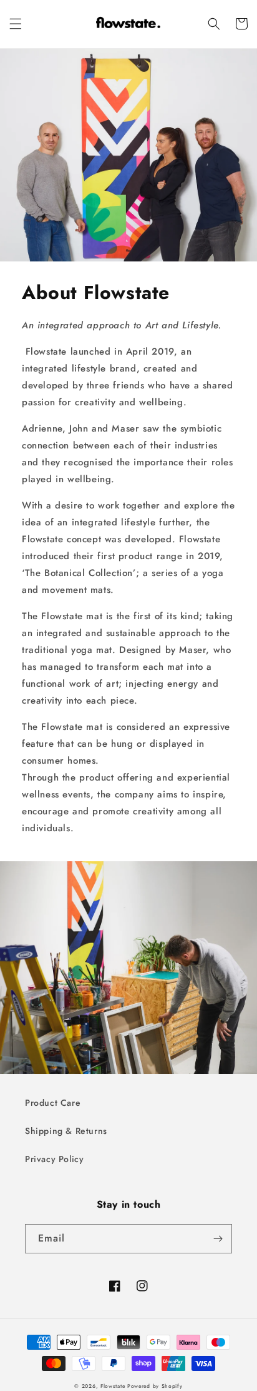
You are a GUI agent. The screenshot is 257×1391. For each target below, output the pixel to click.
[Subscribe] (217, 1238)
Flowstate (112, 1386)
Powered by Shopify (155, 1386)
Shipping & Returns (66, 1131)
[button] (15, 24)
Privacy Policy (54, 1159)
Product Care (52, 1102)
